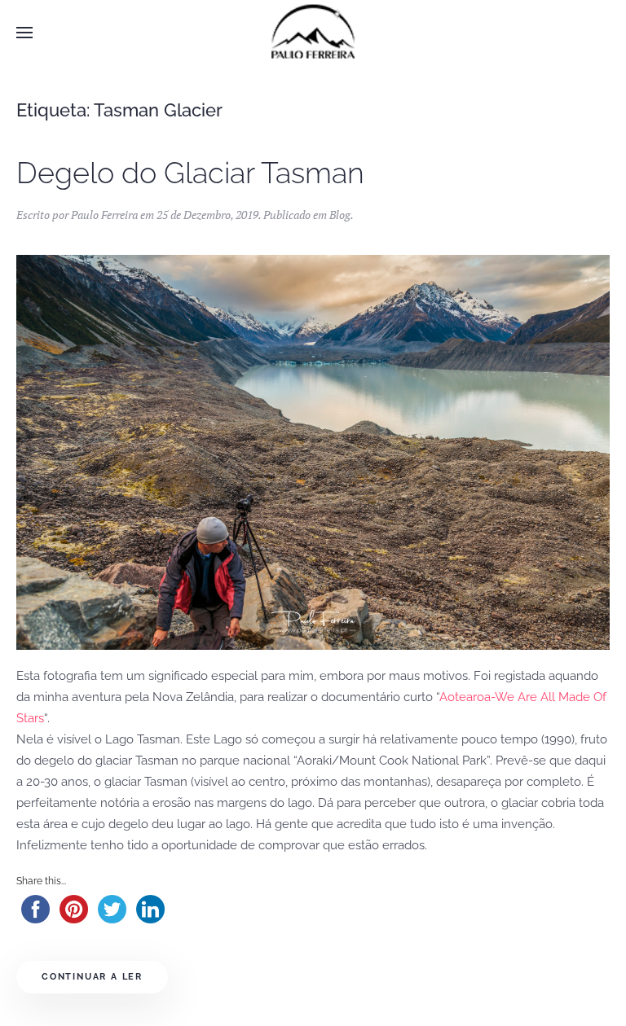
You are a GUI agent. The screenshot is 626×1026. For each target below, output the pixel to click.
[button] (24, 32)
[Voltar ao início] (313, 32)
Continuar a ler (92, 976)
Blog (339, 214)
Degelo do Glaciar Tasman (190, 173)
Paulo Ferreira (104, 214)
